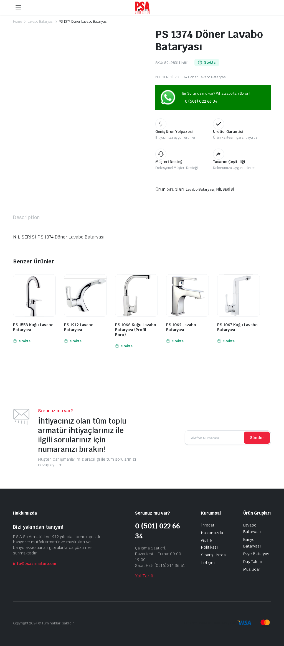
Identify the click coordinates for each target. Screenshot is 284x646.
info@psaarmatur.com (34, 563)
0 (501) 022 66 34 (201, 101)
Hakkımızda (212, 532)
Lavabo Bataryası (40, 21)
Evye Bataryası (257, 553)
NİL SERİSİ (225, 189)
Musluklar (251, 569)
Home (17, 21)
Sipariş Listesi (214, 554)
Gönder (257, 437)
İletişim (208, 562)
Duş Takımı (253, 561)
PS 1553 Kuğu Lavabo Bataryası (33, 327)
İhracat (207, 525)
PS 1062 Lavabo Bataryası (181, 327)
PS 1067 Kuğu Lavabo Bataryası (237, 327)
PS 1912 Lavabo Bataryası (78, 327)
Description (26, 217)
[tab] (26, 217)
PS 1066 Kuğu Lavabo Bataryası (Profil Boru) (135, 329)
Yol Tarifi (144, 576)
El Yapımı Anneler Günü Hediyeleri (210, 623)
